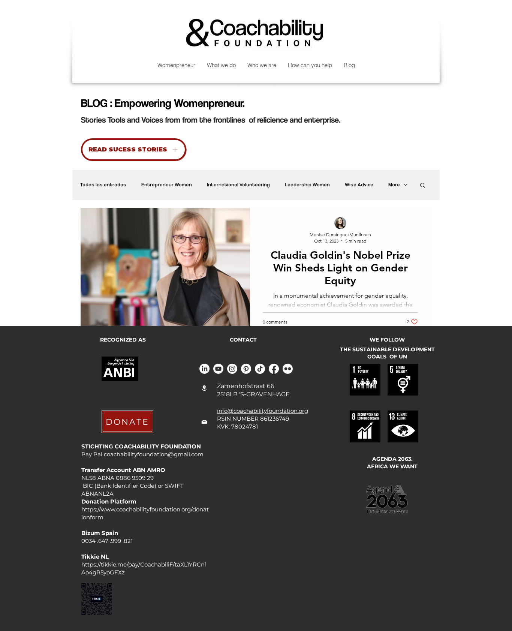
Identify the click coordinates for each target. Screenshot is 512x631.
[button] (422, 186)
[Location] (204, 388)
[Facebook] (274, 369)
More (394, 184)
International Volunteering (238, 184)
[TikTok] (260, 369)
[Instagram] (232, 369)
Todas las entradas (103, 184)
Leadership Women (307, 184)
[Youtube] (218, 369)
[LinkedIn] (204, 369)
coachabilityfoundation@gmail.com (154, 454)
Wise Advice (359, 184)
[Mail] (204, 422)
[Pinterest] (246, 369)
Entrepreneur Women (166, 184)
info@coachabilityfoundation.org (262, 410)
